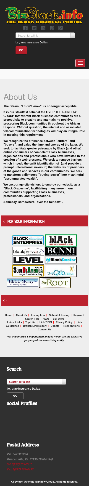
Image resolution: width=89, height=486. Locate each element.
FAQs (46, 318)
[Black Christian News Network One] (61, 250)
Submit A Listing (59, 315)
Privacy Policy (64, 322)
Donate (55, 325)
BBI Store (58, 318)
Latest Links (14, 322)
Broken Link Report (35, 325)
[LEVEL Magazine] (28, 259)
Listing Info (38, 315)
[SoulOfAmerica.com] (28, 270)
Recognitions (71, 325)
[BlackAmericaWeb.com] (61, 240)
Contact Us (44, 329)
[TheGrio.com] (61, 270)
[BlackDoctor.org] (61, 259)
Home (8, 315)
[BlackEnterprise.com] (28, 240)
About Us (21, 315)
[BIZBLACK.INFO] (44, 14)
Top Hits (30, 322)
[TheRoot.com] (55, 282)
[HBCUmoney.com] (22, 282)
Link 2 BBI (45, 322)
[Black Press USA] (28, 250)
